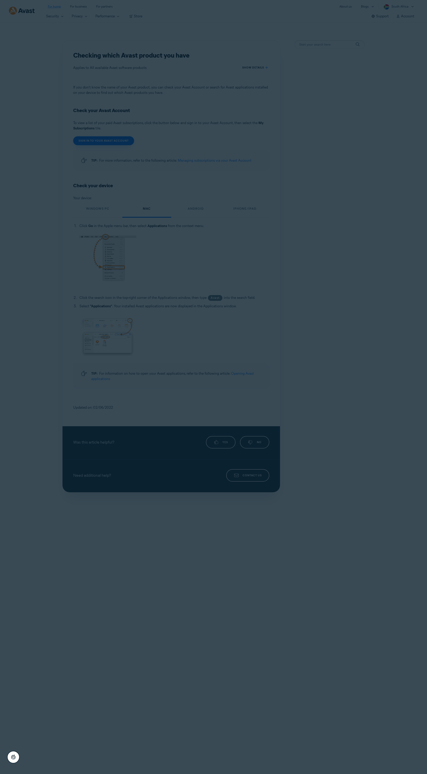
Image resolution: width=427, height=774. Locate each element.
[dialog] (213, 387)
